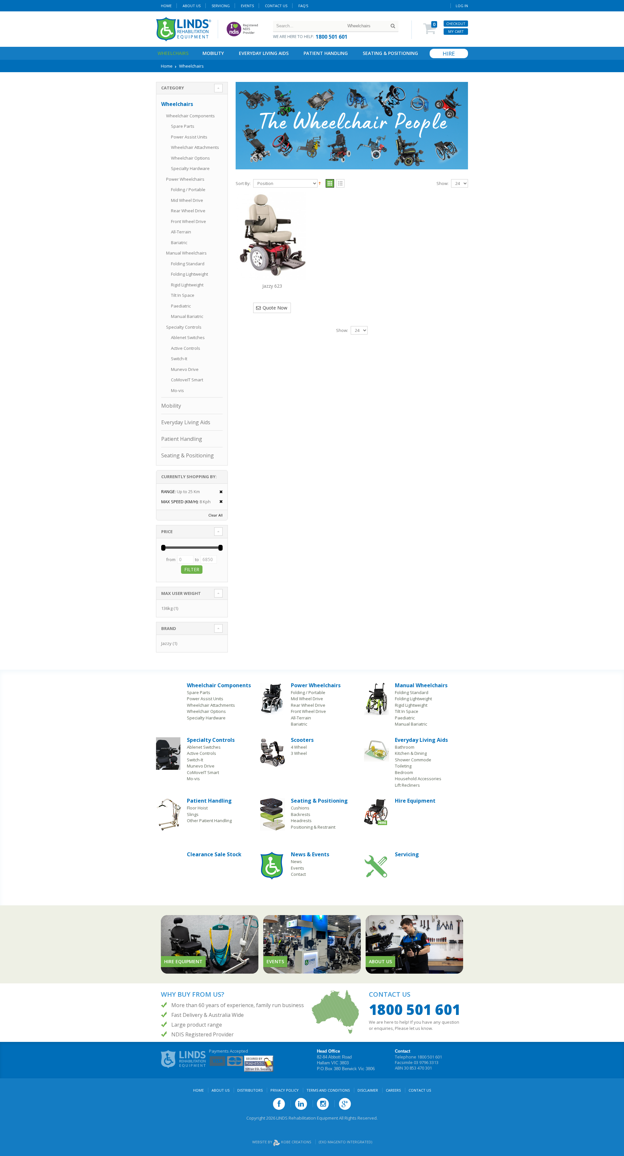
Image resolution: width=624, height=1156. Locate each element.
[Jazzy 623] (272, 236)
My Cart (456, 31)
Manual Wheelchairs (186, 253)
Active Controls (185, 348)
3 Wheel (299, 753)
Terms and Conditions (328, 1090)
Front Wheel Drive (188, 221)
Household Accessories (418, 779)
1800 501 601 (331, 36)
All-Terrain (181, 232)
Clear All (215, 515)
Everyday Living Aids (264, 53)
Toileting (403, 766)
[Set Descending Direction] (319, 183)
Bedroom (404, 772)
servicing (221, 5)
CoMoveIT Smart (187, 380)
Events (247, 5)
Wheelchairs (173, 53)
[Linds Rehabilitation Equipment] (183, 29)
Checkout (455, 23)
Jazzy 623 (272, 286)
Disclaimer (368, 1090)
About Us (192, 5)
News (296, 861)
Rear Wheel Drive (188, 211)
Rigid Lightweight (187, 285)
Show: (442, 183)
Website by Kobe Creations (282, 1141)
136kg (167, 608)
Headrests (301, 820)
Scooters (302, 739)
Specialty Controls (184, 327)
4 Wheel (299, 747)
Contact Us (276, 5)
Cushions (300, 808)
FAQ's (303, 5)
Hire (449, 53)
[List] (340, 184)
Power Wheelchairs (185, 179)
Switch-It (179, 358)
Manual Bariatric (187, 316)
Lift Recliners (407, 785)
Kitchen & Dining (411, 753)
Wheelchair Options (190, 158)
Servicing (407, 854)
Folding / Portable (188, 189)
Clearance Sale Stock (214, 854)
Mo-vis (177, 390)
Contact (298, 874)
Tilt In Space (182, 295)
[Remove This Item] (219, 492)
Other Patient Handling (209, 820)
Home (166, 5)
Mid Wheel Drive (187, 200)
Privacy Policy (284, 1090)
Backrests (300, 814)
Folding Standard (187, 264)
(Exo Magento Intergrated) (345, 1141)
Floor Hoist (197, 808)
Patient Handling (326, 53)
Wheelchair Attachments (195, 147)
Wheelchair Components (190, 116)
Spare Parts (182, 126)
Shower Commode (413, 760)
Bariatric (179, 242)
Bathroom (404, 747)
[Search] (392, 26)
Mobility (213, 53)
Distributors (250, 1090)
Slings (193, 814)
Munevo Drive (185, 369)
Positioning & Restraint (313, 827)
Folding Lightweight (189, 274)
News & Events (310, 854)
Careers (393, 1090)
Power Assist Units (189, 137)
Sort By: (243, 183)
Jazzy (166, 643)
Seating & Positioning (390, 53)
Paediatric (181, 306)
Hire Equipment (415, 800)
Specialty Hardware (190, 168)
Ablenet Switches (188, 337)
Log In (462, 5)
